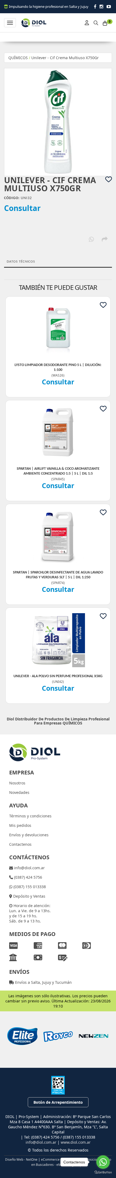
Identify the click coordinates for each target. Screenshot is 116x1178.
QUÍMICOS (18, 57)
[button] (96, 22)
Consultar (22, 208)
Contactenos (20, 844)
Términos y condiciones (30, 815)
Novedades (19, 792)
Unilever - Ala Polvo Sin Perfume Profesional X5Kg (58, 676)
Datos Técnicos (21, 261)
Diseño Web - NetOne (21, 1159)
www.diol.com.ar (76, 1142)
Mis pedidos (20, 825)
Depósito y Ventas (28, 896)
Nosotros (17, 783)
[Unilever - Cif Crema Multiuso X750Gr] (58, 122)
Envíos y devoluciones (29, 834)
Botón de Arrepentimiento (58, 1102)
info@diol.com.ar (29, 867)
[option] (22, 1036)
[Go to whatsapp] (103, 1162)
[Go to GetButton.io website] (103, 1172)
